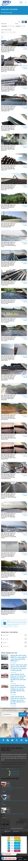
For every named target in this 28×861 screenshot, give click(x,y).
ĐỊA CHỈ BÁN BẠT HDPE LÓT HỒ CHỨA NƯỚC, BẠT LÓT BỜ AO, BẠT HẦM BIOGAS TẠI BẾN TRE (8, 612)
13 (16, 623)
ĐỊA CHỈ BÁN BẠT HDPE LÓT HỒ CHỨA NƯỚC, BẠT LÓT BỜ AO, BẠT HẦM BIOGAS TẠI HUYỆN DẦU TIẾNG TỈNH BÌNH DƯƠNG (8, 437)
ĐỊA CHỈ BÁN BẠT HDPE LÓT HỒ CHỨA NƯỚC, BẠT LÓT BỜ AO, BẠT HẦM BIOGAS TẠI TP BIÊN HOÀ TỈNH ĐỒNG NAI (8, 187)
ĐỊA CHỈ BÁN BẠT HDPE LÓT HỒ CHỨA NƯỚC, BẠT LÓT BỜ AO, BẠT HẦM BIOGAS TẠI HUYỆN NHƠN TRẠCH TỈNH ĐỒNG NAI (8, 89)
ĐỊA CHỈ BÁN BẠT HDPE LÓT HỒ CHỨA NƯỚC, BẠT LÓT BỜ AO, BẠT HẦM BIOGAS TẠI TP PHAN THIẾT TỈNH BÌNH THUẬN (8, 358)
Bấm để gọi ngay (10, 858)
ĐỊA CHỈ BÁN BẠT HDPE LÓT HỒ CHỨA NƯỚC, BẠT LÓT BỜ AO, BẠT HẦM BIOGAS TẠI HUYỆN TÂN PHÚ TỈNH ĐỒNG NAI (8, 69)
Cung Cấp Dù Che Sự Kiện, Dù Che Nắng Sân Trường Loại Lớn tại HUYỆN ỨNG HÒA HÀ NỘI (18, 677)
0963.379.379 (4, 768)
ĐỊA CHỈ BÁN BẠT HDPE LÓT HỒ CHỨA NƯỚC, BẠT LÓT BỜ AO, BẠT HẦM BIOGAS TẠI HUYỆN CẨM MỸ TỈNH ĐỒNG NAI (8, 148)
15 (21, 623)
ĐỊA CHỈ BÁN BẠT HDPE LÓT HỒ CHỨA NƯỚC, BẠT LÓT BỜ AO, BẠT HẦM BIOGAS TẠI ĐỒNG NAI (8, 206)
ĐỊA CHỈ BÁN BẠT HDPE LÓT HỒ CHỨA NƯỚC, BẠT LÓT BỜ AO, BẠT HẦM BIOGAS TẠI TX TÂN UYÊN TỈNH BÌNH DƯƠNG (8, 496)
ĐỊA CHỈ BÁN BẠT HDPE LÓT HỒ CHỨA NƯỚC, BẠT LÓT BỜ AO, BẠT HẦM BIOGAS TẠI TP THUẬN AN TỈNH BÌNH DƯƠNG (8, 535)
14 (18, 623)
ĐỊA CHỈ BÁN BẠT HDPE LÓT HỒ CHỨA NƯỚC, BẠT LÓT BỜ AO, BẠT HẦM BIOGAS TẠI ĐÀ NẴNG (8, 283)
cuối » (16, 625)
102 (17, 843)
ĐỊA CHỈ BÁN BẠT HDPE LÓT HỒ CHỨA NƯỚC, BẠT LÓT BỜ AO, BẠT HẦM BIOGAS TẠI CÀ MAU (8, 339)
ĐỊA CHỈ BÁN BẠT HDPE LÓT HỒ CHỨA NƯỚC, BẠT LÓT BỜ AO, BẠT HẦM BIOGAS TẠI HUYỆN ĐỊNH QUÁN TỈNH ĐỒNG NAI (8, 109)
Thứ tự (16, 23)
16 (24, 623)
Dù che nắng (5, 635)
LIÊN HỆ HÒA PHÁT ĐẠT (17, 828)
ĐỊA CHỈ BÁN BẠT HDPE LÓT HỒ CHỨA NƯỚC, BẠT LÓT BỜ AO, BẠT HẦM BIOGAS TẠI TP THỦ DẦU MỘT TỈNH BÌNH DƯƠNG (8, 575)
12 (13, 623)
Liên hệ (25, 859)
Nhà (2, 12)
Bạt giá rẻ (5, 642)
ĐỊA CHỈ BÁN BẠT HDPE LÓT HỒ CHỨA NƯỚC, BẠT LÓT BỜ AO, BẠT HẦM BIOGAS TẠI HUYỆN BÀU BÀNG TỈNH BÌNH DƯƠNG (8, 457)
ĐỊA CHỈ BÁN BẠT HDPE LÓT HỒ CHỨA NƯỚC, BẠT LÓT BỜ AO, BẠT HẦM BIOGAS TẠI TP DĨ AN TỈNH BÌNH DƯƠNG (8, 555)
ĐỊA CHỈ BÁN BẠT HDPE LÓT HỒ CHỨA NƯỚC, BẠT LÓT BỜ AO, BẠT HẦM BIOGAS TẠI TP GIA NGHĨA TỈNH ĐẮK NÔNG (8, 244)
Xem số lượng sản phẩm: (6, 29)
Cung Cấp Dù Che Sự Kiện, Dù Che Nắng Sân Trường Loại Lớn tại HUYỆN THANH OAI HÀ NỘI (18, 700)
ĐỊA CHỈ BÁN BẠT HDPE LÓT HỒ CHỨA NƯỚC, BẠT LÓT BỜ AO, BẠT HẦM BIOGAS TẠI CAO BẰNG (8, 320)
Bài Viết (20, 859)
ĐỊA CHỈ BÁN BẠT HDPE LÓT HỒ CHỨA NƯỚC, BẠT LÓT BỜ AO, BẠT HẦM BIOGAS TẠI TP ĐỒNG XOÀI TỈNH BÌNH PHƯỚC (8, 378)
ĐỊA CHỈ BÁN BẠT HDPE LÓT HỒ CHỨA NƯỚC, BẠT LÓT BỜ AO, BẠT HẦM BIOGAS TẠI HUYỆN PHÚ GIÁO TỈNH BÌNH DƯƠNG (8, 417)
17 (2, 625)
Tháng (12, 845)
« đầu (3, 620)
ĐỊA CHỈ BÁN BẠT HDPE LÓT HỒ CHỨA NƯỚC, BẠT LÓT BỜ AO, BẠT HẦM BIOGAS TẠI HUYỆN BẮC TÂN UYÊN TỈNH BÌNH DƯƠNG (8, 476)
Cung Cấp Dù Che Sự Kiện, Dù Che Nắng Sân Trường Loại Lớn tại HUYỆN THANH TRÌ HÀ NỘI (18, 689)
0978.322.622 (16, 831)
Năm (12, 848)
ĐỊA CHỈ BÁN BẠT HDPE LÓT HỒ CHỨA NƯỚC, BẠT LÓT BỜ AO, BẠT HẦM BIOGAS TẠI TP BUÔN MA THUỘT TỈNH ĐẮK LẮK (8, 264)
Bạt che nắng (6, 646)
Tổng (12, 850)
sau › (12, 625)
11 (10, 623)
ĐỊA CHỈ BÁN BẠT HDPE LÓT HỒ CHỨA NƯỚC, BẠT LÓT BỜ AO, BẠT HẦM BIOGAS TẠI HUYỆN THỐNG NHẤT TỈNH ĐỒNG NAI (8, 49)
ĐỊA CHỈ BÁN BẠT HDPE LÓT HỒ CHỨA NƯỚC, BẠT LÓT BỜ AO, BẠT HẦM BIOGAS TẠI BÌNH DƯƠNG (8, 594)
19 (8, 625)
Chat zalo (8, 854)
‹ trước (7, 620)
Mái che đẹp (5, 639)
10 (7, 623)
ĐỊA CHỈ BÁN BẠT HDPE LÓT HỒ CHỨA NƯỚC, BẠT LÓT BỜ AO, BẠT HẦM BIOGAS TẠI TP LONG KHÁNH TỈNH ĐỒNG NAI (8, 168)
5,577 (17, 848)
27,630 (17, 850)
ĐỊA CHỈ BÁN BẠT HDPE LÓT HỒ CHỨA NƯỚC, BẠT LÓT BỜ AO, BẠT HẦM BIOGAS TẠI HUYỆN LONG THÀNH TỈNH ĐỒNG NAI (8, 128)
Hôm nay (12, 840)
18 (5, 625)
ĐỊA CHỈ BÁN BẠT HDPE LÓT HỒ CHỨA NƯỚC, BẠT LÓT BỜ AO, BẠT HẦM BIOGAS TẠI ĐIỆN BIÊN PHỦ (8, 225)
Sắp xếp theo (4, 23)
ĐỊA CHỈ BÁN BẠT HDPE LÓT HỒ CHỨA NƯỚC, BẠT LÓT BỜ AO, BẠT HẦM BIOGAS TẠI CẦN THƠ (8, 302)
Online (12, 837)
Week (12, 843)
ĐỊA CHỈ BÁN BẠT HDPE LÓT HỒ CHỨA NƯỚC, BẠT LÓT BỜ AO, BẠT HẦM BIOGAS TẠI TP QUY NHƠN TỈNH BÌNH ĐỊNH (8, 397)
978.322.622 (12, 768)
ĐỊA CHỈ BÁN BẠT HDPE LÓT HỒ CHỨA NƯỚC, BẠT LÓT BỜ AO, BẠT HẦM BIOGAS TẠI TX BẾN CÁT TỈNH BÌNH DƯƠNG (8, 516)
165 (17, 845)
